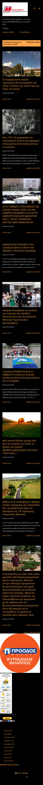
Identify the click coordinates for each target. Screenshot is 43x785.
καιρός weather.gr (12, 714)
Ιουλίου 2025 (8, 751)
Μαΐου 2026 (7, 734)
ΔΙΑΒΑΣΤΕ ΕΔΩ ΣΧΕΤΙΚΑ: (33, 99)
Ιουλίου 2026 (8, 731)
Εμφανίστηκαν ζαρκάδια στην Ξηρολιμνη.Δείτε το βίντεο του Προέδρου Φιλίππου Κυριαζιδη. (19, 247)
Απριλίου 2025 (8, 761)
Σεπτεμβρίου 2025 (9, 744)
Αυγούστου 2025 (9, 747)
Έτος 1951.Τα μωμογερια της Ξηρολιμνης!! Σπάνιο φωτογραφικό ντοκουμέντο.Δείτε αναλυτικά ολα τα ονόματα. (20, 142)
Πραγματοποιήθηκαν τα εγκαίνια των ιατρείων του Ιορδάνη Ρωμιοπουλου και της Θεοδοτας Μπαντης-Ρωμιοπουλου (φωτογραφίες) (19, 316)
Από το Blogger (22, 773)
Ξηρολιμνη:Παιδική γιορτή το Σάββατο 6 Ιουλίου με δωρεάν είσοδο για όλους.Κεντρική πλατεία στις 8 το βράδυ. (20, 376)
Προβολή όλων (33, 42)
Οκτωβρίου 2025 (9, 741)
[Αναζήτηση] (34, 3)
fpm (27, 776)
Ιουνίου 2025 (8, 754)
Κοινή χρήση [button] (6, 99)
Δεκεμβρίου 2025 (9, 737)
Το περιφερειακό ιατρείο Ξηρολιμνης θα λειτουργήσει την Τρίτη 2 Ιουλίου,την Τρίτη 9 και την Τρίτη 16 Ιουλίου (20, 84)
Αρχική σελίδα (8, 32)
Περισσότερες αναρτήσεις (32, 632)
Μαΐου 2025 (7, 757)
